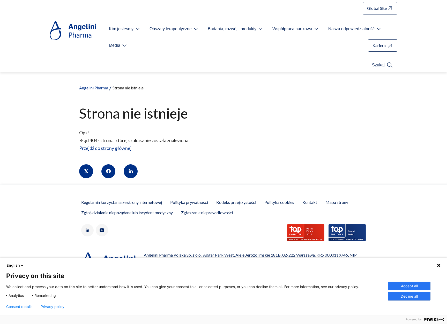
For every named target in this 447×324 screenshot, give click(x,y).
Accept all (409, 286)
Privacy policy (52, 307)
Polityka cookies (279, 202)
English (13, 265)
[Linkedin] (131, 171)
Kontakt (309, 202)
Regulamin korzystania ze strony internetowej (121, 202)
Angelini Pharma (93, 87)
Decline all (409, 296)
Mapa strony (336, 202)
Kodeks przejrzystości (236, 202)
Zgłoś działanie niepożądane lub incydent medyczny (127, 212)
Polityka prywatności (189, 202)
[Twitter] (86, 171)
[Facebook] (108, 171)
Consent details (19, 307)
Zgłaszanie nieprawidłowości (207, 212)
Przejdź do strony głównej (105, 148)
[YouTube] (102, 230)
